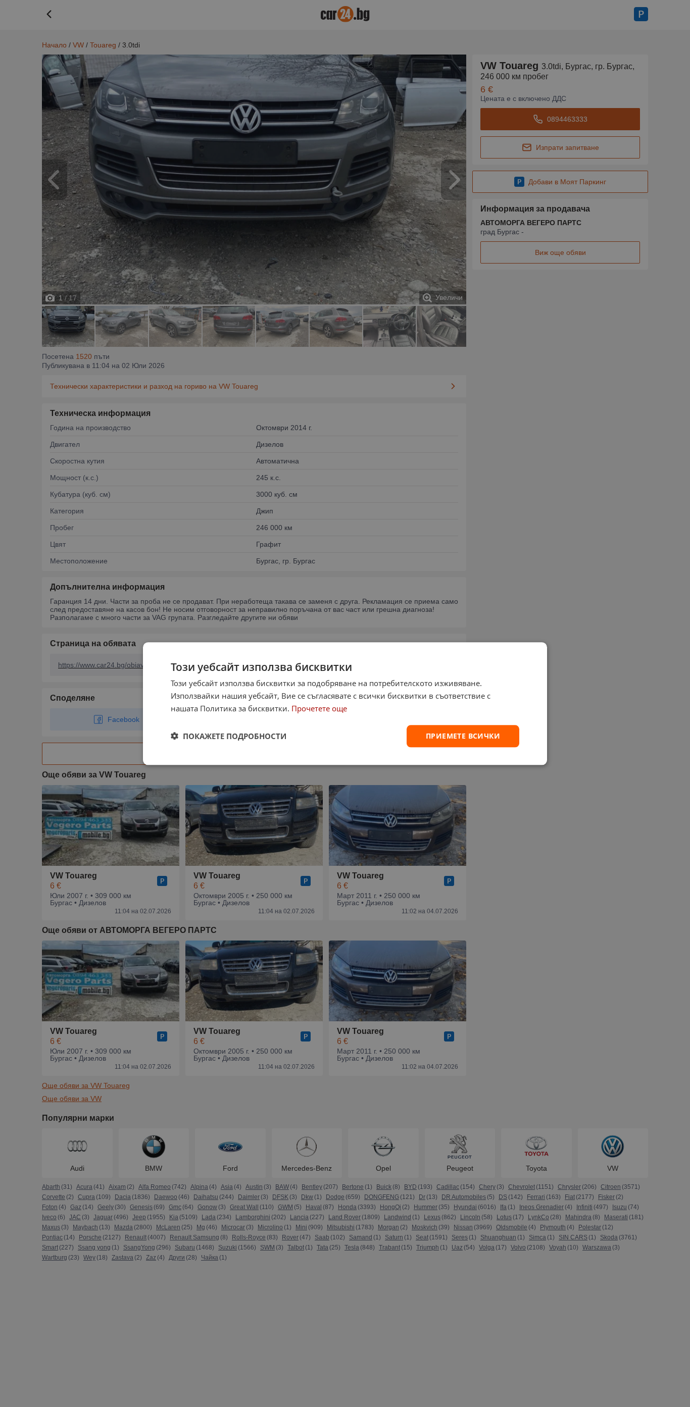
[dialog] (345, 703)
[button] (228, 736)
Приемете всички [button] (463, 735)
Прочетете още (319, 708)
